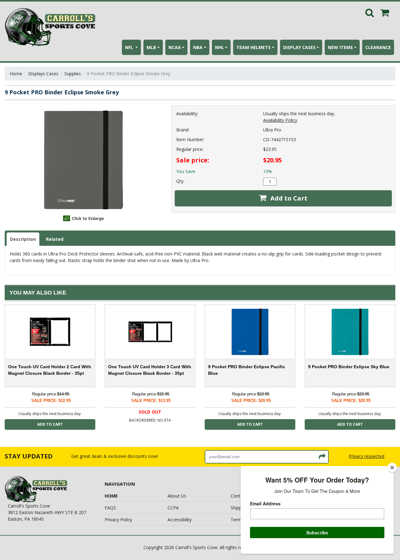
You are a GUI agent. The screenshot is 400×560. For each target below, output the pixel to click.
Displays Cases (43, 74)
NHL (219, 47)
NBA (197, 47)
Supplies (72, 74)
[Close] (392, 467)
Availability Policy (280, 120)
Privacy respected (366, 456)
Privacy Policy (118, 520)
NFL (129, 47)
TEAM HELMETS (253, 47)
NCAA (174, 47)
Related (54, 239)
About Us (177, 496)
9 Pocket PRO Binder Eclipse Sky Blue (348, 366)
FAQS (110, 508)
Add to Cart (288, 198)
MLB (151, 47)
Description (23, 239)
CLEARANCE (378, 47)
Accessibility (180, 520)
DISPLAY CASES (299, 47)
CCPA (173, 508)
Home (16, 74)
